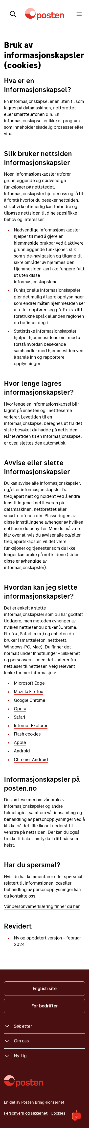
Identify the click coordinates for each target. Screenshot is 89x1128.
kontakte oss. (23, 896)
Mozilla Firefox (28, 691)
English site (45, 988)
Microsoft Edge (29, 683)
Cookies (58, 1113)
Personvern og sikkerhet (26, 1113)
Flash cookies (27, 734)
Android (22, 751)
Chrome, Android (31, 759)
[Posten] (23, 1081)
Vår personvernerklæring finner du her (42, 906)
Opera (20, 708)
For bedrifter (44, 1006)
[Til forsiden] (44, 14)
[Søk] (13, 14)
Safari (19, 717)
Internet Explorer (30, 725)
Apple (20, 742)
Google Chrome (29, 700)
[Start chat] (76, 1115)
